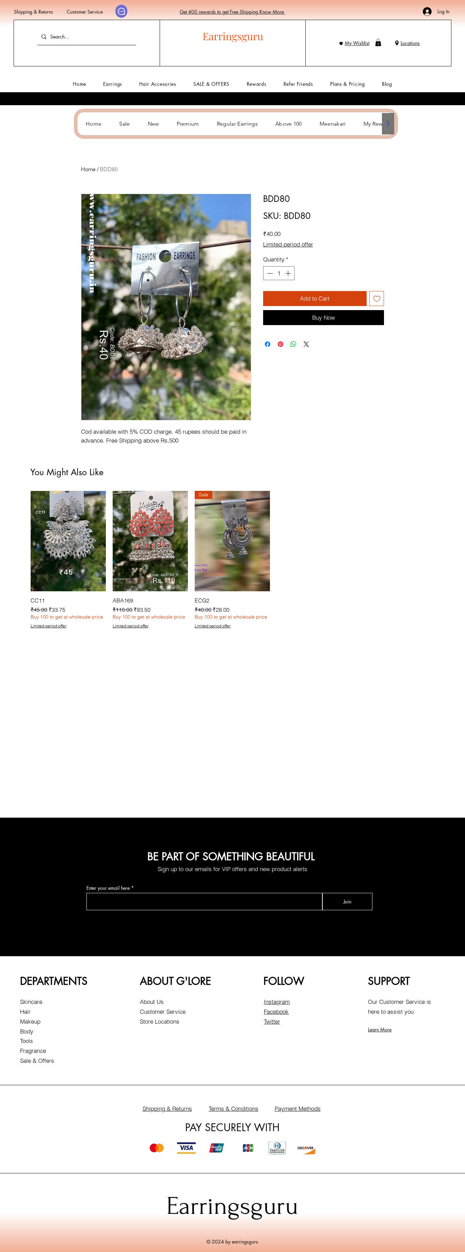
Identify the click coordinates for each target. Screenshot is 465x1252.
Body (26, 1031)
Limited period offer (288, 244)
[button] (378, 42)
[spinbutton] (279, 273)
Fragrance (33, 1050)
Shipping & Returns (33, 12)
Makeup (30, 1021)
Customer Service (85, 12)
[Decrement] (269, 273)
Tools (26, 1040)
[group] (232, 560)
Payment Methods (298, 1108)
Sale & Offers (37, 1060)
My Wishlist (357, 43)
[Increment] (289, 273)
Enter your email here (108, 888)
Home (88, 169)
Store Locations (159, 1021)
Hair (25, 1011)
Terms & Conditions (233, 1108)
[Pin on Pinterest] (280, 344)
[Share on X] (306, 344)
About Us (152, 1001)
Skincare (31, 1001)
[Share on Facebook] (267, 344)
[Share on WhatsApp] (293, 344)
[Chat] (121, 11)
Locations (410, 43)
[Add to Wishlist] (376, 298)
